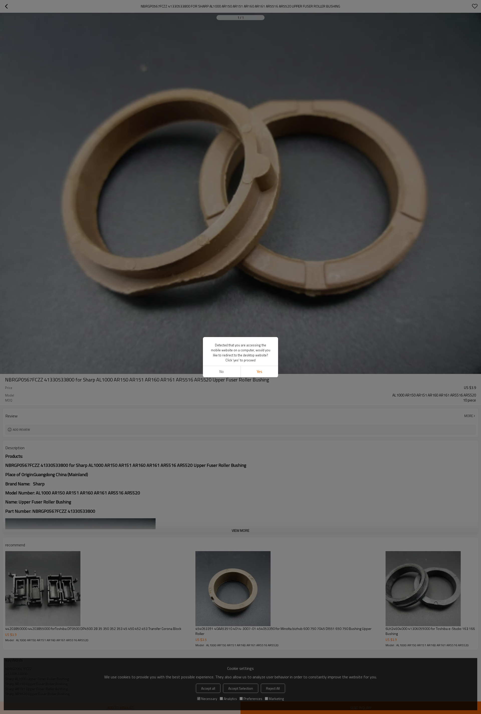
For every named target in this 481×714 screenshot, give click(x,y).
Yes (259, 371)
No (221, 371)
